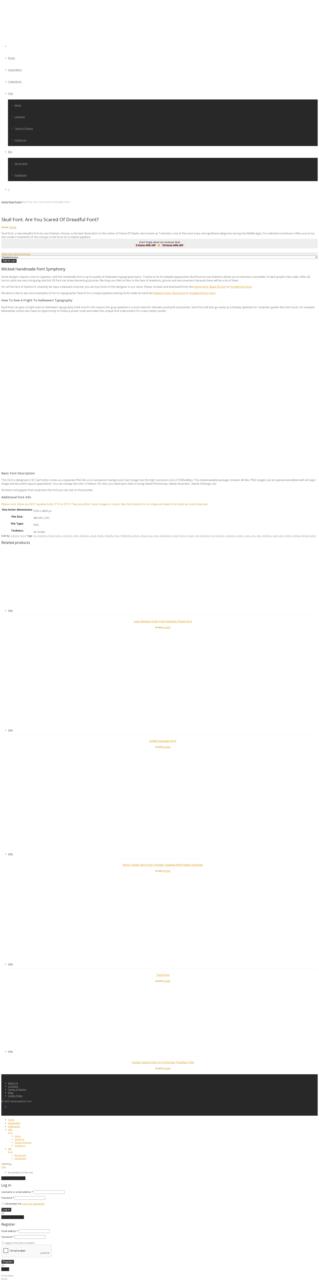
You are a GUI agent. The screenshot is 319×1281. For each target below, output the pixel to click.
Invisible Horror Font (202, 293)
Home (4, 202)
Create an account (12, 1217)
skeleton (266, 535)
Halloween (165, 535)
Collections (15, 81)
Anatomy (42, 535)
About (18, 105)
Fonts (11, 58)
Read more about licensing (15, 253)
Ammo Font (201, 287)
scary (247, 535)
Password (7, 1197)
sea (253, 535)
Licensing (20, 116)
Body (51, 535)
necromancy (217, 535)
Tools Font (163, 975)
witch (313, 535)
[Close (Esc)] (12, 1275)
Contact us (20, 140)
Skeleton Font (162, 293)
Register (8, 1261)
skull (275, 535)
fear (117, 535)
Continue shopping (13, 1178)
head (175, 535)
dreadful (109, 535)
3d (34, 535)
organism (230, 535)
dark (76, 535)
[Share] (9, 1275)
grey (156, 535)
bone (58, 535)
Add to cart (9, 260)
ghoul (144, 535)
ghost (136, 535)
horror (182, 535)
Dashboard (21, 175)
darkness (84, 535)
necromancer (202, 535)
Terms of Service (24, 128)
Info (10, 93)
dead (93, 535)
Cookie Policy (15, 1095)
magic (190, 535)
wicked (305, 535)
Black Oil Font (217, 287)
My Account (21, 163)
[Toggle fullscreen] (6, 1275)
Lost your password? (33, 1203)
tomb (288, 535)
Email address (9, 1231)
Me (10, 152)
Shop (11, 202)
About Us (13, 1083)
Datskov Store (18, 535)
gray (150, 535)
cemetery (67, 535)
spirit (281, 535)
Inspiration (15, 70)
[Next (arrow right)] (6, 1279)
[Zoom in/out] (2, 1275)
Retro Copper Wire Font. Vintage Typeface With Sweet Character (163, 865)
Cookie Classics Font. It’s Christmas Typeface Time (163, 1062)
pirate (240, 535)
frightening (126, 535)
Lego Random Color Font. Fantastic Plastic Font (163, 621)
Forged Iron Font (241, 287)
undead (296, 535)
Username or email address (17, 1192)
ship (259, 535)
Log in (6, 1209)
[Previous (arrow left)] (2, 1279)
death (100, 535)
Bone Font (178, 293)
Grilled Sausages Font (162, 741)
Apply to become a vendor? (20, 1242)
